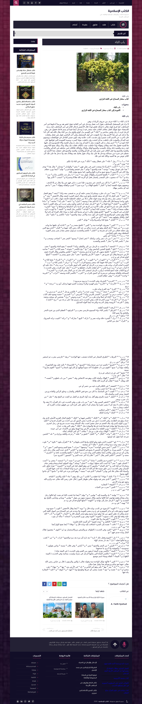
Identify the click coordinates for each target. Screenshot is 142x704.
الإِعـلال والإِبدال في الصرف (88, 662)
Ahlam (33, 663)
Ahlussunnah (31, 666)
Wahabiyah (32, 692)
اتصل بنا (62, 664)
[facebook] (33, 701)
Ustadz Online (98, 621)
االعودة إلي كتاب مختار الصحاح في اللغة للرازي (101, 110)
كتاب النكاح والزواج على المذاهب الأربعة (88, 684)
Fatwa (34, 670)
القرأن (103, 3)
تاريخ (73, 3)
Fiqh (34, 674)
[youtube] (17, 701)
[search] (16, 3)
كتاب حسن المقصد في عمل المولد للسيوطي (27, 205)
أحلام (75, 24)
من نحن (112, 3)
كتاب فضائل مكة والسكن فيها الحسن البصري (25, 71)
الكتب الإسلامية (118, 11)
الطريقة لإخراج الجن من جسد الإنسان (86, 668)
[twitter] (29, 701)
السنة (96, 3)
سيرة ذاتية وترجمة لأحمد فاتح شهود (116, 663)
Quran (33, 685)
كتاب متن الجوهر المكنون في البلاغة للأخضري (25, 174)
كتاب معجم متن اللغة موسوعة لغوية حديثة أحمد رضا (27, 140)
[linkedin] (21, 701)
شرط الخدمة (61, 674)
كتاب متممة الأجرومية (121, 678)
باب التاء (117, 107)
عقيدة (88, 3)
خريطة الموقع (64, 3)
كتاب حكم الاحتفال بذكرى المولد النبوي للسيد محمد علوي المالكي (25, 104)
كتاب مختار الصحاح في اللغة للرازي (114, 99)
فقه (81, 3)
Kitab (34, 681)
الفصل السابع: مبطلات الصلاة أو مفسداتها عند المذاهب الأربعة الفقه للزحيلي (116, 670)
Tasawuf (33, 688)
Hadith (33, 677)
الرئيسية (121, 3)
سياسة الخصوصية (59, 669)
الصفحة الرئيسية (94, 48)
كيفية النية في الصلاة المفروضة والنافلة (89, 676)
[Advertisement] (53, 13)
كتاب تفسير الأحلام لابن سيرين (88, 691)
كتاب (113, 24)
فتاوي (95, 24)
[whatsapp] (25, 701)
